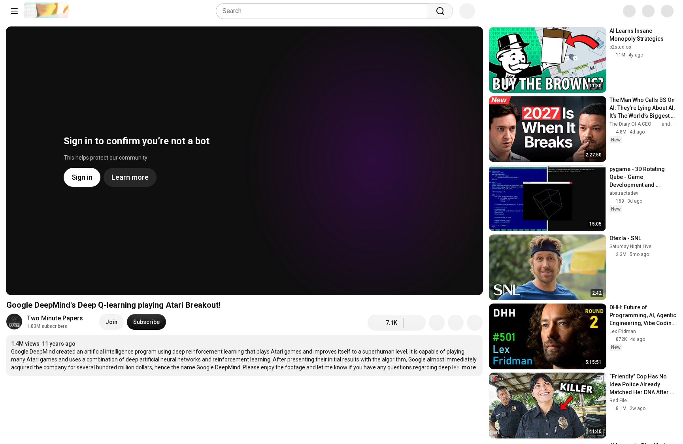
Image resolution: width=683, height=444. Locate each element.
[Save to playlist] (456, 323)
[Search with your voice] (467, 11)
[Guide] (14, 11)
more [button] (469, 367)
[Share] (437, 323)
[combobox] (324, 11)
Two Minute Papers (55, 318)
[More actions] (475, 323)
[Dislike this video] (415, 323)
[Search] (440, 11)
